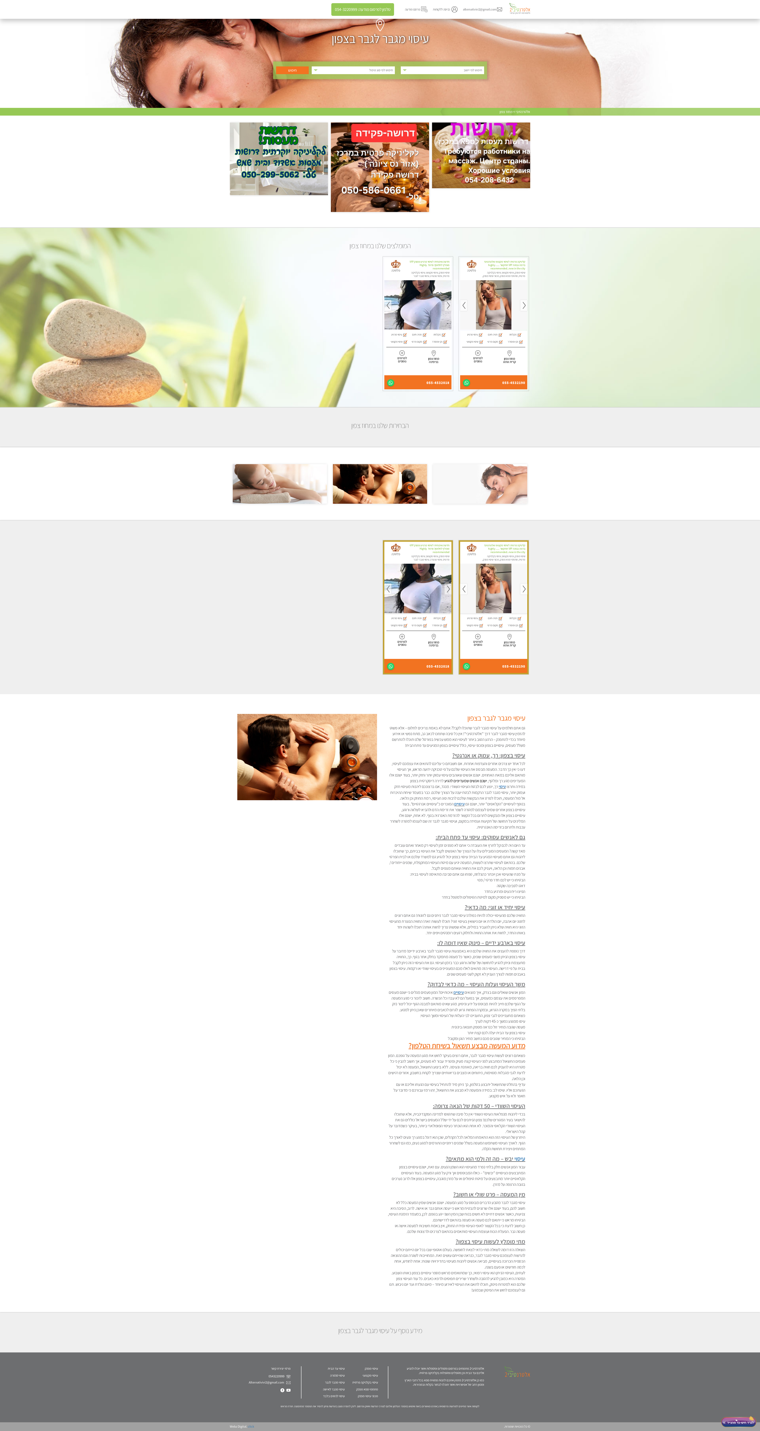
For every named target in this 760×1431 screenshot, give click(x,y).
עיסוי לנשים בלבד (334, 1396)
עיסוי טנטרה (337, 1375)
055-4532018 (438, 383)
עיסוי (502, 786)
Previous (523, 305)
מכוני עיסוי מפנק (368, 1396)
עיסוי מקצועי (370, 1375)
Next (463, 305)
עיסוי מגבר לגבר (335, 1382)
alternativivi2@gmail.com (480, 9)
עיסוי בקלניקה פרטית (365, 1382)
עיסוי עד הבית (336, 1368)
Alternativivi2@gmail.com (266, 1382)
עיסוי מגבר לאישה (334, 1389)
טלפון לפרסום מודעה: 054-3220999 (362, 9)
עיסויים (459, 803)
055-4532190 (513, 383)
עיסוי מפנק (371, 1368)
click (251, 1426)
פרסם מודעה (412, 9)
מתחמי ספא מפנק (367, 1389)
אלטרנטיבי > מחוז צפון (515, 112)
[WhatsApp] (466, 382)
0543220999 (277, 1376)
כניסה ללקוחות (441, 9)
